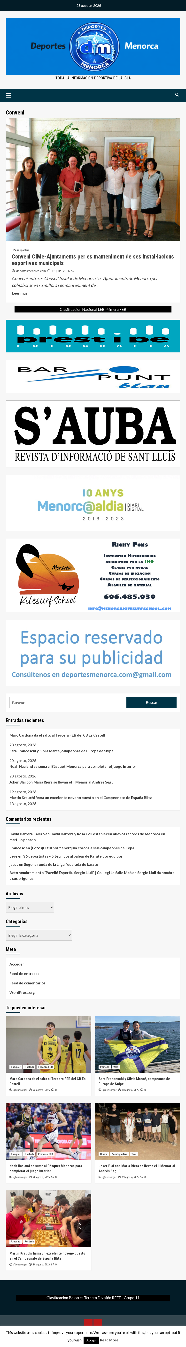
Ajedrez (15, 1241)
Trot (134, 1154)
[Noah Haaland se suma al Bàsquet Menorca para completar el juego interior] (48, 1131)
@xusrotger (20, 1089)
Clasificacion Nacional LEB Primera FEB (93, 309)
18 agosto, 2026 (41, 1264)
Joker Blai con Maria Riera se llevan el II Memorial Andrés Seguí (62, 782)
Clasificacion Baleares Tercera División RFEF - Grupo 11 (93, 1297)
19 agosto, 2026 (130, 1177)
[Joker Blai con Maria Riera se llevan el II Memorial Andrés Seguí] (137, 1131)
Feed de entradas (24, 973)
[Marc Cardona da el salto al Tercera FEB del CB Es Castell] (48, 1044)
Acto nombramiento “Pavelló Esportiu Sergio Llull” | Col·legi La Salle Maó (70, 872)
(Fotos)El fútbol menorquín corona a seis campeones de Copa (82, 848)
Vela (115, 1067)
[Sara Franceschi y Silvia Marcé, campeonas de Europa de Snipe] (137, 1044)
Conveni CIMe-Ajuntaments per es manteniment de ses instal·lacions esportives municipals (93, 259)
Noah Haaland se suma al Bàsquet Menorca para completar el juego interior (72, 766)
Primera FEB (45, 1154)
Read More (109, 1340)
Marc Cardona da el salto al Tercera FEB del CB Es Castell (57, 735)
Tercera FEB (45, 1067)
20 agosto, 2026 (130, 1090)
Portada (29, 1067)
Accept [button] (91, 1340)
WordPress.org (22, 992)
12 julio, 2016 (61, 271)
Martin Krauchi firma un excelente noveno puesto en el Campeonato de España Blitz (80, 797)
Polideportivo (21, 250)
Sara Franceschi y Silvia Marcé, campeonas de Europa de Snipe (61, 751)
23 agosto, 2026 (41, 1090)
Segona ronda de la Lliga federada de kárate (61, 864)
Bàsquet (16, 1067)
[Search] (177, 95)
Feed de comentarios (27, 983)
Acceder (16, 964)
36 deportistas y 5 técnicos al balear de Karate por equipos (73, 856)
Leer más (20, 293)
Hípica (103, 1154)
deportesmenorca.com (31, 271)
